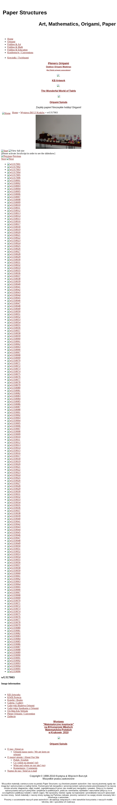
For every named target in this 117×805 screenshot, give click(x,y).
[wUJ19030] (13, 491)
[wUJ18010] (13, 205)
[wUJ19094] (13, 666)
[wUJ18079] (13, 385)
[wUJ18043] (13, 292)
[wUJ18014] (13, 216)
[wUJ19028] (13, 486)
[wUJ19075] (13, 614)
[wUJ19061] (13, 576)
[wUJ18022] (13, 237)
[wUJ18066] (13, 349)
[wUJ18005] (13, 191)
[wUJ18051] (13, 314)
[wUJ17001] (13, 164)
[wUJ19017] (13, 456)
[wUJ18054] (13, 322)
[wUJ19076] (13, 617)
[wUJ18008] (13, 199)
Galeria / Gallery (15, 702)
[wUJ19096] (13, 671)
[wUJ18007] (13, 196)
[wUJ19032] (13, 497)
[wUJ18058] (13, 333)
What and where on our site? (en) (29, 765)
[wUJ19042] (13, 524)
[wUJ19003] (13, 417)
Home (10, 39)
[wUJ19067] (13, 592)
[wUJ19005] (13, 423)
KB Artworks (13, 694)
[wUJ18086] (13, 404)
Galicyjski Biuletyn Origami (20, 705)
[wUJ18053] (13, 319)
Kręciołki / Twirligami (18, 57)
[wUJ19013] (13, 445)
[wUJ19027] (13, 483)
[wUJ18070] (13, 360)
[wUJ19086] (13, 644)
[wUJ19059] (13, 570)
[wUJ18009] (13, 202)
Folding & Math (15, 47)
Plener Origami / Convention (21, 713)
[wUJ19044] (13, 529)
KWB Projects (14, 697)
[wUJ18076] (13, 377)
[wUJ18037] (13, 276)
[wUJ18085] (13, 401)
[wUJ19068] (13, 595)
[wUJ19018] (13, 458)
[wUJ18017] (13, 224)
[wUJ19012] (13, 442)
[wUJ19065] (13, 587)
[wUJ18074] (13, 371)
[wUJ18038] (13, 278)
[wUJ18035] (13, 270)
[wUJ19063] (13, 581)
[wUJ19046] (13, 535)
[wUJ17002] (13, 166)
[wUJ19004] (13, 420)
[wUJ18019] (13, 229)
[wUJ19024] (13, 475)
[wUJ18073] (13, 368)
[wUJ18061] (13, 341)
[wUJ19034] (13, 502)
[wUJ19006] (13, 426)
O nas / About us (15, 749)
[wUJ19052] (13, 551)
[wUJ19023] (13, 472)
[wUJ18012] (13, 210)
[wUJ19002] (13, 415)
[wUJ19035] (13, 505)
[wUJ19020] (13, 464)
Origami (11, 41)
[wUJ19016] (13, 453)
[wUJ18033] (13, 267)
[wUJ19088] (13, 649)
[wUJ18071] (13, 363)
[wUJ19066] (13, 589)
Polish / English (20, 760)
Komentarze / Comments (25, 768)
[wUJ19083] (13, 636)
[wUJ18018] (13, 226)
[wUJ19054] (13, 557)
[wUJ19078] (13, 622)
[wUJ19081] (13, 630)
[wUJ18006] (13, 194)
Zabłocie (11, 716)
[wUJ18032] (13, 265)
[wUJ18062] (13, 344)
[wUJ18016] (13, 221)
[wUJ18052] (13, 317)
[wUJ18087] (13, 407)
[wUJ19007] (13, 428)
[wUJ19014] (13, 447)
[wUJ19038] (13, 513)
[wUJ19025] (13, 477)
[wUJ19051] (13, 548)
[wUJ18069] (13, 357)
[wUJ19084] (13, 638)
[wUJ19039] (13, 516)
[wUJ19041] (13, 521)
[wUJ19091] (13, 657)
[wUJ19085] (13, 641)
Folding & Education (17, 49)
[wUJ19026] (13, 480)
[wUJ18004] (13, 188)
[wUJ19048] (13, 540)
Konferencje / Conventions (20, 52)
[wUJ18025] (13, 246)
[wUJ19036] (13, 507)
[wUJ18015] (13, 218)
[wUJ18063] (13, 347)
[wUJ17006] (13, 177)
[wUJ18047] (13, 303)
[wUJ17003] (13, 169)
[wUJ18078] (13, 382)
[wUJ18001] (13, 180)
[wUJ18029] (13, 257)
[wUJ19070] (13, 600)
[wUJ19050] (13, 546)
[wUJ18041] (13, 287)
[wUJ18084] (13, 398)
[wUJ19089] (13, 652)
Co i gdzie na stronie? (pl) (25, 762)
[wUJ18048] (13, 306)
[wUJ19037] (13, 510)
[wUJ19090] (13, 655)
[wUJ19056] (13, 562)
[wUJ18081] (13, 390)
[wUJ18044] (13, 295)
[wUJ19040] (13, 518)
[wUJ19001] (13, 412)
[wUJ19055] (13, 559)
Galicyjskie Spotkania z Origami (23, 708)
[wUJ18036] (13, 273)
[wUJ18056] (13, 327)
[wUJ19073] (13, 608)
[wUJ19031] (13, 494)
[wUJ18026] (13, 248)
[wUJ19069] (13, 597)
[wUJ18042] (13, 289)
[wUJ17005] (13, 175)
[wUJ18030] (13, 259)
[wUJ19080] (13, 627)
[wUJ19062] (13, 578)
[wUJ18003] (13, 186)
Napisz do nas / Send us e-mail (22, 771)
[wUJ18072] (13, 366)
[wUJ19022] (13, 469)
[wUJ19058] (13, 567)
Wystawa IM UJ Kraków (32, 112)
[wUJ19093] (13, 663)
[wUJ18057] (13, 330)
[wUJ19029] (13, 488)
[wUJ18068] (13, 355)
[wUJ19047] (13, 537)
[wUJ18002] (13, 183)
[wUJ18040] (13, 284)
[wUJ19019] (13, 461)
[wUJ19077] (13, 619)
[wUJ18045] (13, 297)
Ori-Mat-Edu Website (17, 711)
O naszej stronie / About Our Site (23, 757)
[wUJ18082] (13, 393)
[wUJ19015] (13, 450)
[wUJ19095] (13, 668)
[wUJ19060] (13, 573)
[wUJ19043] (13, 527)
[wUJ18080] (13, 387)
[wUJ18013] (13, 213)
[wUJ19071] (13, 603)
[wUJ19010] (13, 437)
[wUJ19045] (13, 532)
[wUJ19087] (13, 647)
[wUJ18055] (13, 325)
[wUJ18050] (13, 311)
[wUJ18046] (13, 300)
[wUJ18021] (13, 235)
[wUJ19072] (13, 606)
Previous (17, 156)
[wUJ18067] (13, 352)
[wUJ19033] (13, 499)
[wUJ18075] (13, 374)
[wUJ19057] (13, 565)
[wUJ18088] (13, 409)
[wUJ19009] (13, 434)
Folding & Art (14, 44)
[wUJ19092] (13, 660)
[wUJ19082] (13, 633)
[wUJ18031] (13, 262)
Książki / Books (15, 700)
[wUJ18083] (13, 396)
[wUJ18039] (13, 281)
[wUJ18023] (13, 240)
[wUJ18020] (13, 232)
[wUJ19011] (13, 439)
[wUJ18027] (13, 251)
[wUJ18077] (13, 379)
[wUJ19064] (13, 584)
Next (3, 159)
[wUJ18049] (13, 308)
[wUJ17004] (13, 172)
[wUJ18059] (13, 336)
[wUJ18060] (13, 338)
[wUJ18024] (13, 243)
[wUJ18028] (13, 254)
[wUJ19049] (13, 543)
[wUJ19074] (13, 611)
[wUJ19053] (13, 554)
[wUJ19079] (13, 625)
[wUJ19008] (13, 431)
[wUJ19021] (13, 467)
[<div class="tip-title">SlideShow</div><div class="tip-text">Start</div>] (4, 150)
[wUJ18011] (13, 207)
